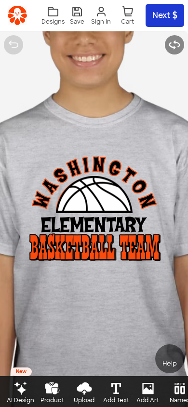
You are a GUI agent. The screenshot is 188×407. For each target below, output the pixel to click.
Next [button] (161, 15)
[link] (17, 15)
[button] (77, 16)
